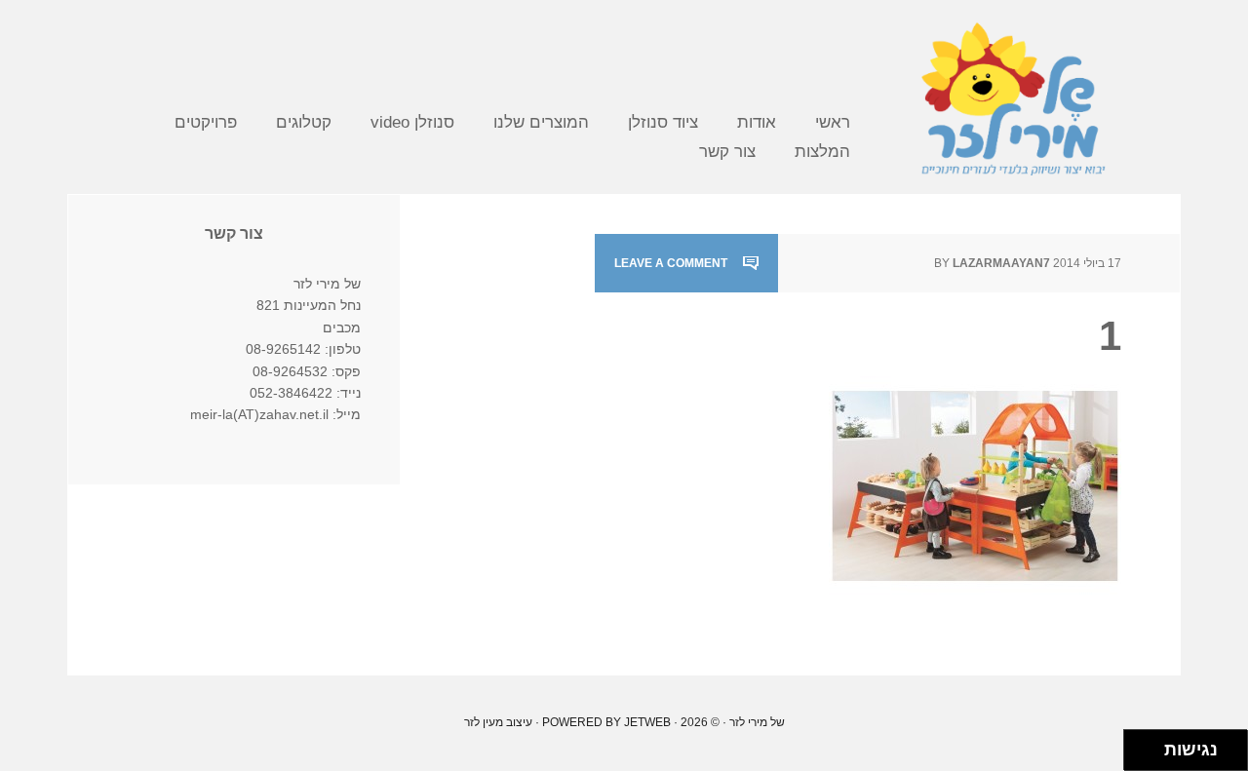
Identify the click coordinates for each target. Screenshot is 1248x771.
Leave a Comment (670, 263)
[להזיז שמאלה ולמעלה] (1139, 745)
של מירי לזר (1013, 97)
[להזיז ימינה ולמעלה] (1150, 745)
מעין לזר (483, 722)
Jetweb (647, 722)
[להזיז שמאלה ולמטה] (1139, 756)
